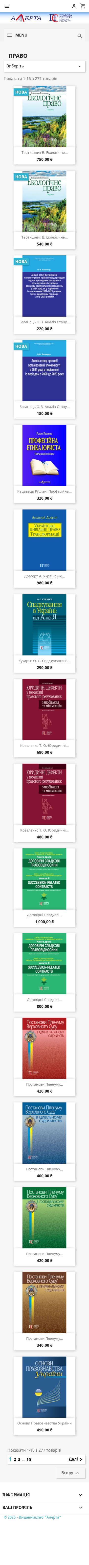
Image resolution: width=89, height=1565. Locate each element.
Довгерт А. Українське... (44, 576)
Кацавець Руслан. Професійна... (44, 491)
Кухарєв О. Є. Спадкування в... (44, 660)
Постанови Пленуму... (44, 1084)
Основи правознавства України (44, 1423)
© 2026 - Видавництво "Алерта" (32, 1517)
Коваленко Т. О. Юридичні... (44, 745)
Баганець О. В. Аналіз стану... (45, 322)
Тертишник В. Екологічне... (45, 152)
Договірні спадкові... (44, 915)
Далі (76, 1460)
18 (29, 1459)
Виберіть (44, 66)
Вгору (70, 1473)
